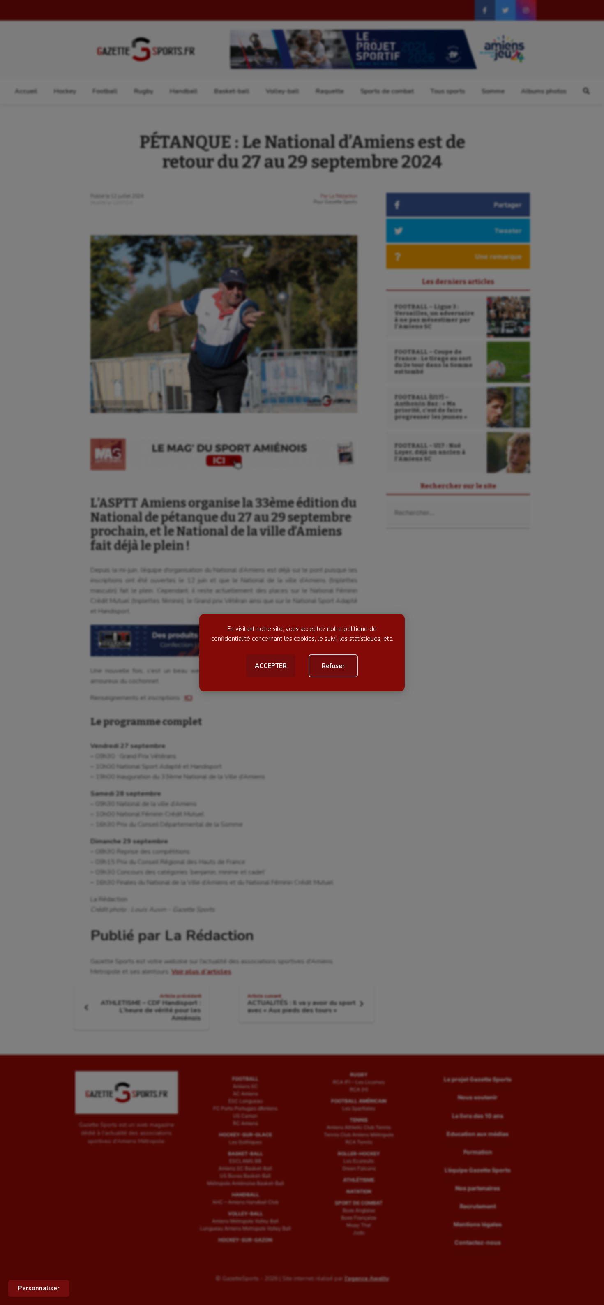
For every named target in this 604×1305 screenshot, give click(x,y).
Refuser (333, 666)
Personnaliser (39, 1288)
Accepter (271, 666)
